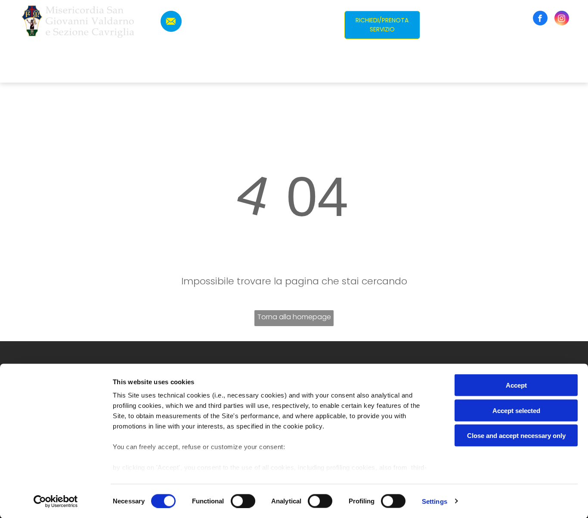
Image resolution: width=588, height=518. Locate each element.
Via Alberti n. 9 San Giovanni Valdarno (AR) (258, 10)
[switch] (243, 501)
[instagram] (561, 19)
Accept (516, 385)
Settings (434, 501)
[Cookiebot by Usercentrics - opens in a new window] (55, 501)
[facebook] (540, 19)
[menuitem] (203, 69)
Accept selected (516, 410)
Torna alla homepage (294, 317)
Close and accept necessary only (516, 435)
